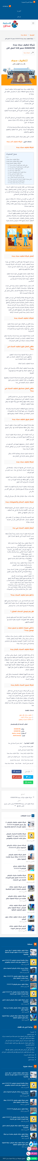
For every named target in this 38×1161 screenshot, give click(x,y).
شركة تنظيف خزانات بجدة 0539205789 (21, 797)
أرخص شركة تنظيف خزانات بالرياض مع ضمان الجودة (17, 927)
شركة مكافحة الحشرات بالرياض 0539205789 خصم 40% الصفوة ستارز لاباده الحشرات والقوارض (16, 836)
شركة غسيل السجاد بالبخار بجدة (17, 183)
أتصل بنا (19, 11)
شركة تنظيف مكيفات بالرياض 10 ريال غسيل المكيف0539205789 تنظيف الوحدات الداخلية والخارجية (15, 824)
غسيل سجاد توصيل (15, 760)
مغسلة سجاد (18, 763)
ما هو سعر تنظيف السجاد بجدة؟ (16, 176)
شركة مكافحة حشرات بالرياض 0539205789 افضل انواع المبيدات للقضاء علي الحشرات (16, 877)
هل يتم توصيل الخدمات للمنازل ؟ (17, 177)
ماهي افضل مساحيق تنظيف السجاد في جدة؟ (19, 167)
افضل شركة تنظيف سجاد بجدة (14, 161)
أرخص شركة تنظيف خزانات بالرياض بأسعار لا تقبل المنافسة (16, 888)
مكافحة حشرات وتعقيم (25, 719)
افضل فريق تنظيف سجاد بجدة (16, 169)
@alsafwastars (17, 735)
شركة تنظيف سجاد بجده (15, 170)
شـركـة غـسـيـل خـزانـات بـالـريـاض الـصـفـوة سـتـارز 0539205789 (16, 846)
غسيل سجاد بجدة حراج (27, 760)
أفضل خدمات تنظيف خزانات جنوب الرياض (15, 918)
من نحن (19, 17)
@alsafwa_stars (16, 733)
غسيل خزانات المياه (26, 717)
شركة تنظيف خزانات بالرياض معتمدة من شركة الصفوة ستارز (16, 897)
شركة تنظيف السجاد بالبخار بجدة (17, 181)
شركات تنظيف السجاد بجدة (14, 163)
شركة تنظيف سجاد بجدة (13, 160)
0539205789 (17, 729)
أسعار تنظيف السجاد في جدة (16, 174)
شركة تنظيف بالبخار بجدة (26, 753)
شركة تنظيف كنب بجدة (14, 141)
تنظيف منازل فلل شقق (25, 715)
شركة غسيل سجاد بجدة (27, 757)
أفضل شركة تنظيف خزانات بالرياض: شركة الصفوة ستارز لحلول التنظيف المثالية (17, 907)
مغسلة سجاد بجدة (9, 763)
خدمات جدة (24, 35)
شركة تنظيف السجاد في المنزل (25, 750)
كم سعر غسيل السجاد (28, 763)
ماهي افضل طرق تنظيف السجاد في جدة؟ (18, 165)
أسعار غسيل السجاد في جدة (15, 743)
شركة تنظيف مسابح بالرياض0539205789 (19, 867)
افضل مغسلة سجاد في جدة (26, 747)
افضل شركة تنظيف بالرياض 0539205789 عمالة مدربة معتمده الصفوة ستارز (16, 856)
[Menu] (33, 23)
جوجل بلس (18, 777)
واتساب (29, 782)
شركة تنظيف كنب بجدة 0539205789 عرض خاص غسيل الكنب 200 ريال (19, 805)
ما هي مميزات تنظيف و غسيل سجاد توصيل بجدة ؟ (21, 179)
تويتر (29, 777)
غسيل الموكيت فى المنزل (14, 757)
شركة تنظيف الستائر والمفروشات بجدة (18, 172)
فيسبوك (17, 772)
